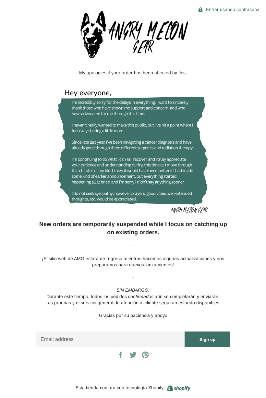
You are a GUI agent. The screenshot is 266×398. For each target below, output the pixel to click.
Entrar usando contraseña (232, 9)
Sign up (207, 339)
